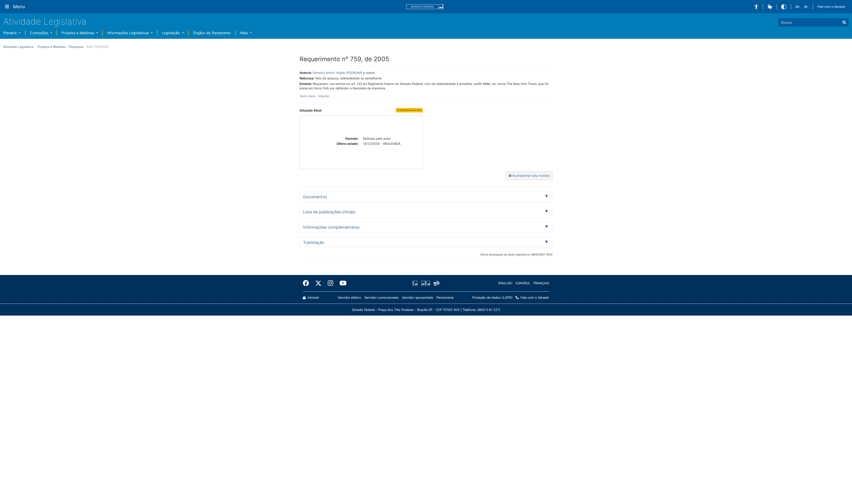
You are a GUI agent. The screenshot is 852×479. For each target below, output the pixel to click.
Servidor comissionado (381, 297)
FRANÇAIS (541, 283)
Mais (244, 33)
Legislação (171, 33)
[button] (756, 6)
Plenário (10, 33)
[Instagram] (330, 283)
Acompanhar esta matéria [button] (530, 175)
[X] (318, 283)
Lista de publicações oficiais (329, 212)
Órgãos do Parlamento (212, 33)
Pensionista (445, 297)
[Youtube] (341, 283)
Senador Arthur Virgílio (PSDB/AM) (337, 73)
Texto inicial (308, 96)
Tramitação (313, 242)
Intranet (313, 297)
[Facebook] (307, 283)
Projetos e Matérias (78, 33)
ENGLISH (505, 283)
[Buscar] (844, 22)
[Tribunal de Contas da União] (436, 283)
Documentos (315, 196)
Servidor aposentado (417, 297)
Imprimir (324, 96)
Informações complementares (331, 227)
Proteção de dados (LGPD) (492, 297)
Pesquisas (76, 47)
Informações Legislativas (128, 33)
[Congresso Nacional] (425, 283)
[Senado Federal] (425, 6)
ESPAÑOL (523, 283)
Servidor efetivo (349, 297)
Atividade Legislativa (45, 21)
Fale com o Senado (831, 6)
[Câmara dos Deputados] (415, 283)
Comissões (39, 33)
